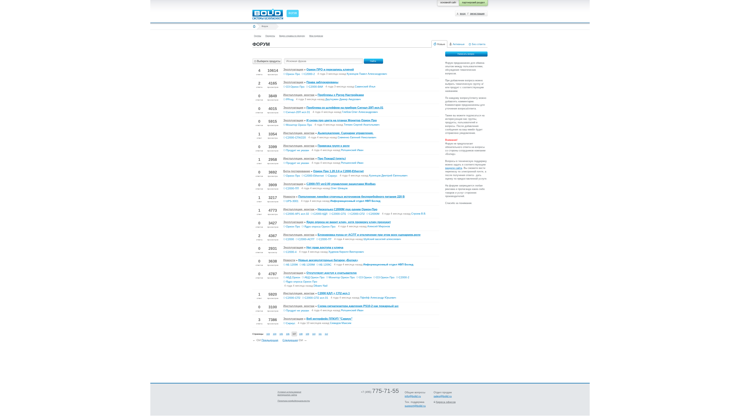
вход (463, 13)
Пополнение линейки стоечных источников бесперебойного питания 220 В (351, 196)
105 (281, 334)
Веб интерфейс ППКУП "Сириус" (329, 318)
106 (287, 334)
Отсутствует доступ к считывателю (331, 272)
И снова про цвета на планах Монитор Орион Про (341, 120)
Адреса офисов (446, 401)
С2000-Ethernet (314, 175)
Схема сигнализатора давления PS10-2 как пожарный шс (358, 306)
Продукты (270, 36)
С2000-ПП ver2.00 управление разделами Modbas (341, 183)
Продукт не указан (297, 150)
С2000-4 (291, 251)
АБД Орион (293, 277)
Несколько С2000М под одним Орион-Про (347, 209)
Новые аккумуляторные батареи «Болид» (328, 260)
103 (268, 334)
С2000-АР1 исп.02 (297, 213)
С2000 (290, 239)
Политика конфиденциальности (294, 401)
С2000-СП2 (357, 213)
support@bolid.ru (415, 405)
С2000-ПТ (325, 239)
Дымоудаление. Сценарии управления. (345, 133)
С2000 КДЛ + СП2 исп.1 (334, 293)
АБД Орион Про (314, 277)
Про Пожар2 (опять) (332, 158)
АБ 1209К (292, 264)
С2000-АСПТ (306, 239)
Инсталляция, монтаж (298, 94)
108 (301, 334)
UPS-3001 (292, 201)
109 (307, 334)
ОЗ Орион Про (295, 86)
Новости (289, 196)
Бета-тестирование (296, 171)
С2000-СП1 (339, 213)
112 (326, 334)
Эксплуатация (293, 69)
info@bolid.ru (413, 396)
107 (294, 334)
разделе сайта (453, 168)
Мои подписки (316, 36)
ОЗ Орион (365, 277)
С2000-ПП (292, 188)
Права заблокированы (322, 82)
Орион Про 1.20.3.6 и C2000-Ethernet (338, 171)
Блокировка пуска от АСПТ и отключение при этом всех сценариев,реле (369, 234)
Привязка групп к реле (334, 145)
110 (313, 334)
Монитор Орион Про (299, 124)
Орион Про (293, 73)
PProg (289, 99)
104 (274, 334)
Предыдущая (270, 340)
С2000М (374, 213)
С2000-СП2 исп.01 (316, 297)
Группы (257, 36)
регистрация (477, 13)
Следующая (290, 340)
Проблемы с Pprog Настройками (341, 94)
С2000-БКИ (316, 86)
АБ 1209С (325, 264)
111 (320, 334)
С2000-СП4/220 (296, 137)
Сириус (332, 175)
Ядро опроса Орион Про (320, 226)
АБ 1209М (308, 264)
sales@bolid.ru (443, 396)
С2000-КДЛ (320, 213)
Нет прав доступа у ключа (324, 247)
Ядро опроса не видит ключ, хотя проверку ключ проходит (348, 222)
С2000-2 (309, 73)
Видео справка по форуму (292, 36)
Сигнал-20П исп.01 (298, 112)
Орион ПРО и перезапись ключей (330, 69)
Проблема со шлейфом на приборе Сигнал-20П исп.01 (344, 107)
